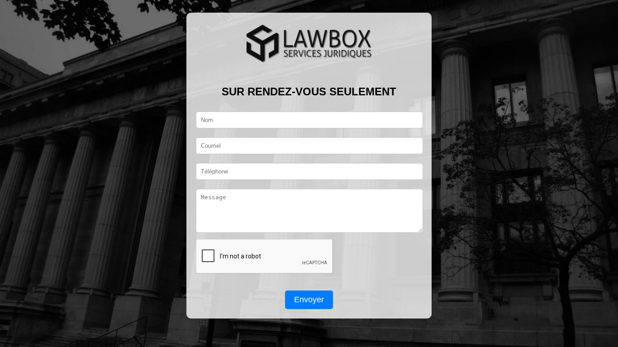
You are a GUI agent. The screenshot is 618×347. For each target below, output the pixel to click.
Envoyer (309, 299)
